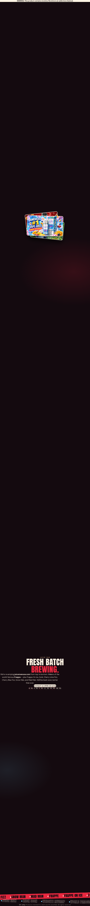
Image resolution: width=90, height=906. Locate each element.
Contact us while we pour (45, 686)
